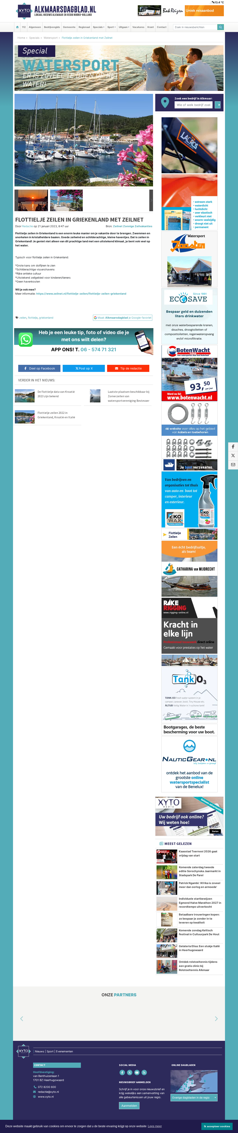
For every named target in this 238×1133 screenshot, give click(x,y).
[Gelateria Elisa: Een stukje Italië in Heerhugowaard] (166, 951)
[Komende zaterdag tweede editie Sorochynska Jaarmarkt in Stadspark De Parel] (166, 872)
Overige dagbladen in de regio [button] (191, 1097)
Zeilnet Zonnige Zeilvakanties (132, 226)
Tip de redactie (131, 368)
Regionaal (84, 27)
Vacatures (138, 27)
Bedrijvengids (52, 27)
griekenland (46, 317)
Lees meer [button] (155, 1126)
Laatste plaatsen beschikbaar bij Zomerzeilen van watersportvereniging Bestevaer (128, 396)
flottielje (33, 317)
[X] (130, 1072)
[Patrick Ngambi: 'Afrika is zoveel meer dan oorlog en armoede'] (166, 888)
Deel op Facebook (42, 368)
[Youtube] (137, 1072)
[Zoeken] (220, 27)
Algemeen (35, 27)
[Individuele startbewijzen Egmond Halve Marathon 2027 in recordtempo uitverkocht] (166, 904)
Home (21, 37)
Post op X (86, 368)
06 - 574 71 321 (98, 349)
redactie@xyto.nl (48, 1091)
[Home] (17, 27)
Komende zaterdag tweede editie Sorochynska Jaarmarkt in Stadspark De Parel (200, 871)
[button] (16, 200)
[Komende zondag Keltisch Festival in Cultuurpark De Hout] (166, 935)
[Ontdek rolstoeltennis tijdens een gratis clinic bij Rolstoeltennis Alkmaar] (166, 967)
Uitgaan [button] (123, 27)
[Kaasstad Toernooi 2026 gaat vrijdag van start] (166, 856)
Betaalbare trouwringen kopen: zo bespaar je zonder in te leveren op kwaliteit (199, 918)
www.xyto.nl (46, 1096)
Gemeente (69, 27)
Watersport (51, 37)
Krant (150, 27)
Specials (34, 37)
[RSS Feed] (144, 1072)
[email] (233, 465)
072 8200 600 (47, 1086)
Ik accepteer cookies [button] (217, 1126)
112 (24, 27)
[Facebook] (122, 1072)
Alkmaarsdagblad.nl (65, 9)
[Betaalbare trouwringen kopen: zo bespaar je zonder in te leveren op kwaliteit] (166, 920)
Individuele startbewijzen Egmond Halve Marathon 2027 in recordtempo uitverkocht (200, 902)
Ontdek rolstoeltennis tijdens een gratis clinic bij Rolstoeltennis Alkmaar (198, 965)
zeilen (22, 317)
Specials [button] (98, 27)
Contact (161, 27)
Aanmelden (129, 1105)
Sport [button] (110, 27)
